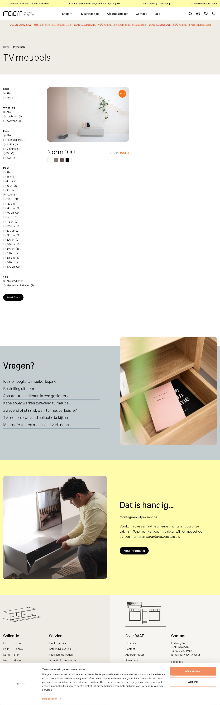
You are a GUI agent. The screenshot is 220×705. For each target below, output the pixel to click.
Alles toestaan (193, 671)
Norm (6, 654)
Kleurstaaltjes (90, 13)
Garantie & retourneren (62, 660)
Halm (6, 648)
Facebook (177, 661)
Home (6, 47)
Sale (157, 13)
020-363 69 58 (183, 650)
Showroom (131, 660)
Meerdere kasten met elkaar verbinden (36, 424)
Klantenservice (58, 643)
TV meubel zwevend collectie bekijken (35, 417)
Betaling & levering (60, 648)
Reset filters (13, 297)
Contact (141, 13)
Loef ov (18, 643)
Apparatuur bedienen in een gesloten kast (38, 396)
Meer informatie (134, 550)
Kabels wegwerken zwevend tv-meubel (36, 403)
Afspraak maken (117, 13)
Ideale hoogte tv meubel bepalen (31, 381)
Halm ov (18, 648)
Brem (17, 654)
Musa (6, 660)
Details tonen (49, 698)
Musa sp (18, 660)
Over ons (130, 643)
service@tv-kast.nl (190, 654)
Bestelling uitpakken (20, 388)
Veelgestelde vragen (61, 654)
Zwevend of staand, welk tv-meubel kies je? (40, 410)
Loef (5, 643)
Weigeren (193, 681)
